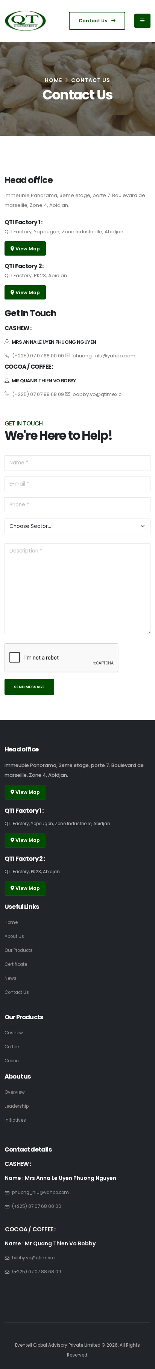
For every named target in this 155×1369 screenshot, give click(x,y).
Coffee (12, 1047)
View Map (27, 248)
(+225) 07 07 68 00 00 (37, 355)
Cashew (14, 1033)
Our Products (19, 950)
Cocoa (12, 1061)
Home (53, 80)
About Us (14, 936)
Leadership (17, 1106)
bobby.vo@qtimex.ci (97, 394)
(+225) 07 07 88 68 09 (37, 394)
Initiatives (15, 1120)
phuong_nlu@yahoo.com (103, 355)
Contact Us (93, 20)
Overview (15, 1092)
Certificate (16, 964)
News (11, 978)
